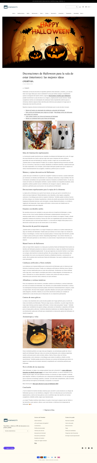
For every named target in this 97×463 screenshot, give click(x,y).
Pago (66, 428)
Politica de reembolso (70, 430)
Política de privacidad (39, 428)
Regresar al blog (49, 410)
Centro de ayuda (69, 423)
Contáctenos (37, 425)
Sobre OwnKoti (38, 420)
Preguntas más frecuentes (71, 433)
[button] (72, 7)
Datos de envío (68, 425)
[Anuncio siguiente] (93, 1)
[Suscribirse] (27, 431)
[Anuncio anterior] (4, 1)
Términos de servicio (39, 430)
